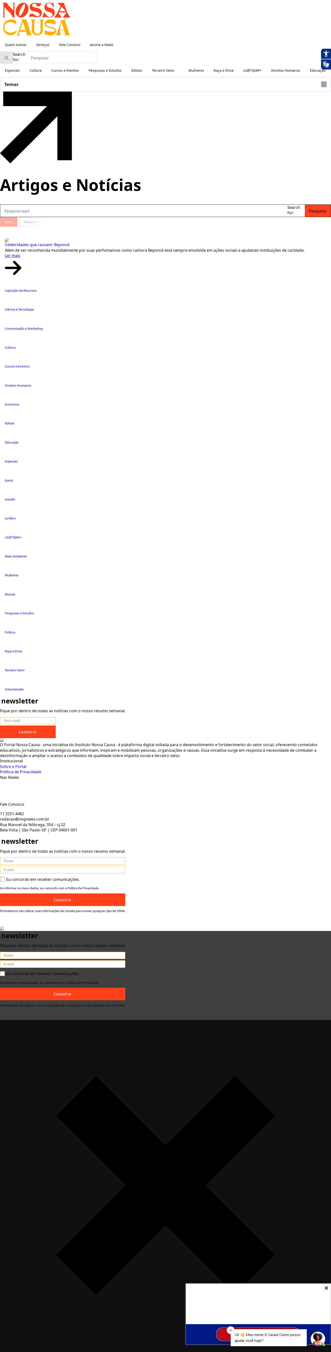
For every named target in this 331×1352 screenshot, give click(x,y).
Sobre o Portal (13, 766)
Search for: (19, 57)
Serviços (42, 44)
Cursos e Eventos (65, 70)
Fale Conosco (69, 44)
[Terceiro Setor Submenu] (179, 70)
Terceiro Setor (163, 70)
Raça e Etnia (224, 70)
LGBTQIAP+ (252, 70)
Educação (317, 70)
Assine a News (101, 44)
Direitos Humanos (285, 70)
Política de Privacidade (20, 771)
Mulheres (196, 70)
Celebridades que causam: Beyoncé (37, 244)
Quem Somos (15, 44)
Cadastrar (28, 732)
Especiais (12, 70)
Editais (136, 70)
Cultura (36, 70)
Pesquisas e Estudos (105, 70)
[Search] (6, 58)
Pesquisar (318, 211)
